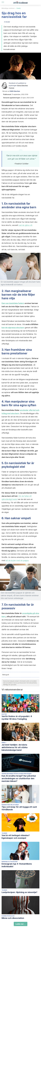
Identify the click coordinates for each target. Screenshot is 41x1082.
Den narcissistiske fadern (13, 303)
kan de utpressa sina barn (13, 328)
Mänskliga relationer (8, 8)
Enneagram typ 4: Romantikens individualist (17, 865)
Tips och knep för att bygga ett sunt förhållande (19, 808)
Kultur (4, 714)
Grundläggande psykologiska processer (16, 773)
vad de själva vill (25, 225)
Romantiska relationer (10, 805)
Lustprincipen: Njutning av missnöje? (19, 892)
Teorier (4, 833)
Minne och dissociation (13, 918)
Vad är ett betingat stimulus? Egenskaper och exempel (16, 836)
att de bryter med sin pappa (17, 560)
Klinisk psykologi (8, 916)
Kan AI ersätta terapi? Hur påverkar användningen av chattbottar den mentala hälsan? (19, 778)
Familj (18, 8)
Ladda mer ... (20, 924)
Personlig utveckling (10, 861)
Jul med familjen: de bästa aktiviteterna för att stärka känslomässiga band (14, 747)
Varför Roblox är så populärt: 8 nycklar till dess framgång (17, 717)
